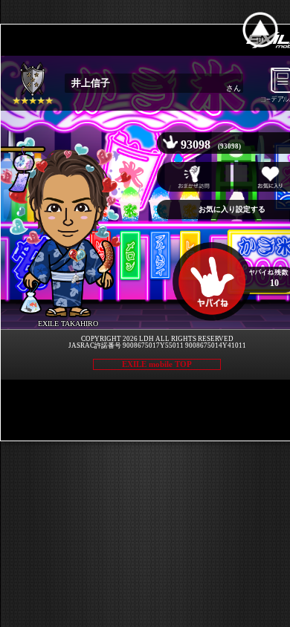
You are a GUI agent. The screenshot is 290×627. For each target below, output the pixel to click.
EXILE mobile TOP (157, 364)
